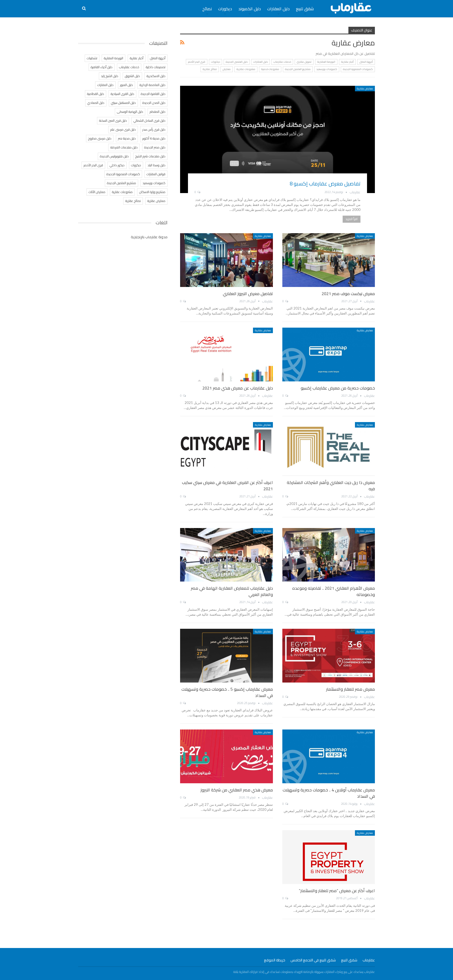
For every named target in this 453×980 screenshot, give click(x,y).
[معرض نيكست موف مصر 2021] (328, 260)
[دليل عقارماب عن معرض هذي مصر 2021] (226, 354)
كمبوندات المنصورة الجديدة (358, 69)
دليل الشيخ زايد (109, 76)
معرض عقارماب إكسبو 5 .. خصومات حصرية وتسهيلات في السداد (227, 692)
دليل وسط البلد (156, 165)
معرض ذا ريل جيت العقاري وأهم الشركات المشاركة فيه (331, 485)
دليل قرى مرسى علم (123, 129)
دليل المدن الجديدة (153, 103)
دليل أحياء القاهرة (101, 67)
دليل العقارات (278, 9)
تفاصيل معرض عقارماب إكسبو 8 (325, 183)
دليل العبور (126, 85)
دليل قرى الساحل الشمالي (149, 121)
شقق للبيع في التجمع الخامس (313, 960)
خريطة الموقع (274, 960)
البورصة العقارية (326, 61)
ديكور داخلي (117, 165)
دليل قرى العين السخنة (113, 121)
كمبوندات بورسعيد (326, 69)
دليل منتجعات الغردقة (124, 147)
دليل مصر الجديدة (154, 147)
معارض (227, 69)
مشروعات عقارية (245, 69)
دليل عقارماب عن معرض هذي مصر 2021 (237, 388)
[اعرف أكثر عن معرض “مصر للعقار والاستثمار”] (328, 857)
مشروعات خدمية (270, 69)
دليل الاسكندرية (156, 76)
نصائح (207, 9)
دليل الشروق (132, 76)
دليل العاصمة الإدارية (152, 85)
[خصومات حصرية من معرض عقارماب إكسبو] (328, 354)
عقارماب (369, 960)
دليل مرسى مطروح (99, 138)
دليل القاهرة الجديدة (153, 94)
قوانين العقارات (156, 174)
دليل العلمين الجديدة (236, 61)
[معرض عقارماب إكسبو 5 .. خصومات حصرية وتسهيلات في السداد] (226, 656)
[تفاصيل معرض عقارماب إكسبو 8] (277, 139)
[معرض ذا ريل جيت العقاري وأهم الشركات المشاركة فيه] (328, 449)
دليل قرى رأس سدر (153, 129)
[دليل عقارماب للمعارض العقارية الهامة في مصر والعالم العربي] (226, 555)
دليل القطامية (95, 94)
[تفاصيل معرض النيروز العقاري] (226, 260)
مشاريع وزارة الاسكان (152, 192)
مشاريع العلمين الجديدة (298, 69)
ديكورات (225, 9)
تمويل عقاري (304, 61)
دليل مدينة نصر (127, 138)
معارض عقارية (365, 88)
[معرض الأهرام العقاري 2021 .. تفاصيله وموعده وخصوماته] (328, 555)
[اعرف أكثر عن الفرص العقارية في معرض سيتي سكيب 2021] (226, 449)
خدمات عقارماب (282, 61)
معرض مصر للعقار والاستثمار (350, 689)
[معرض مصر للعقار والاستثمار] (328, 656)
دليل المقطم (157, 112)
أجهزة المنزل (366, 61)
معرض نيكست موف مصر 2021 (348, 293)
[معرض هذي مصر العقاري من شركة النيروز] (226, 756)
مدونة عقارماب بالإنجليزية (149, 237)
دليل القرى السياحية (122, 94)
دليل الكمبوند (249, 9)
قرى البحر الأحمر (196, 61)
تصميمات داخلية (155, 67)
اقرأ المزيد (352, 219)
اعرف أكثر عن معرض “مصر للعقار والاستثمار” (337, 890)
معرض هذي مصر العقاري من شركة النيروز (237, 790)
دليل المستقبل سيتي (123, 103)
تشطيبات (92, 58)
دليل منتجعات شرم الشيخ (150, 156)
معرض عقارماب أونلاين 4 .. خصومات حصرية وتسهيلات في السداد (329, 793)
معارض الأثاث (97, 192)
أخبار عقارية (347, 61)
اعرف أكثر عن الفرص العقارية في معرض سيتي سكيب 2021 (227, 485)
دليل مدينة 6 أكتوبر (153, 138)
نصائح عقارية (210, 69)
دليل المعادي (95, 103)
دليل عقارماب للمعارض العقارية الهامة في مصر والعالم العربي (232, 591)
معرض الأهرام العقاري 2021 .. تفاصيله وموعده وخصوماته (333, 591)
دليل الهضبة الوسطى (130, 112)
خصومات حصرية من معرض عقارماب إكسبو (338, 388)
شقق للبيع (305, 9)
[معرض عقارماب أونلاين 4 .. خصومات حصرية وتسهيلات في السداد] (328, 756)
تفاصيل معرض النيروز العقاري (248, 293)
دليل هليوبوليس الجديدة (114, 156)
